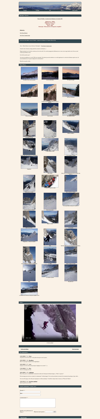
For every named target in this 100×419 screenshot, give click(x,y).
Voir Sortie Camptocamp (46, 45)
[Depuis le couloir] (50, 223)
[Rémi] (50, 245)
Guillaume (31, 372)
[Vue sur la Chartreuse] (70, 96)
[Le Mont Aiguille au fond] (50, 150)
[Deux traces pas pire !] (50, 209)
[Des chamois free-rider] (70, 115)
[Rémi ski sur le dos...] (29, 227)
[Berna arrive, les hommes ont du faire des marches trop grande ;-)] (70, 172)
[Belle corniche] (50, 172)
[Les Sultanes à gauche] (50, 276)
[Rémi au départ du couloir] (70, 262)
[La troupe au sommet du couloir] (50, 187)
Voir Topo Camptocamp (25, 35)
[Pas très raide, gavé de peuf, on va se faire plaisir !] (29, 154)
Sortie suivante (75, 349)
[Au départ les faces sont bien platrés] (29, 79)
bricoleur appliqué (33, 381)
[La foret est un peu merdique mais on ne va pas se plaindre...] (50, 100)
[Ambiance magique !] (70, 132)
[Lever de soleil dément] (50, 79)
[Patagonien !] (29, 168)
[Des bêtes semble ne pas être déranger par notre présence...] (70, 245)
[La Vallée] (50, 262)
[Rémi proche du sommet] (29, 191)
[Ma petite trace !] (70, 280)
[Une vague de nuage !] (70, 79)
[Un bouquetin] (70, 227)
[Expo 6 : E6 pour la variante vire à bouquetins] (29, 262)
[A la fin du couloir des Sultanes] (29, 209)
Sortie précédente (24, 349)
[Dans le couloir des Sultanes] (70, 191)
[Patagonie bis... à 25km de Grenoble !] (29, 240)
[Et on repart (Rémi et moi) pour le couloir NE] (70, 205)
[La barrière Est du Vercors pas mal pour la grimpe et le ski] (29, 294)
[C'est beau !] (29, 96)
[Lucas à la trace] (50, 115)
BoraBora (31, 360)
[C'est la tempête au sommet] (70, 154)
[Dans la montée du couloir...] (50, 136)
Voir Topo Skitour (23, 33)
